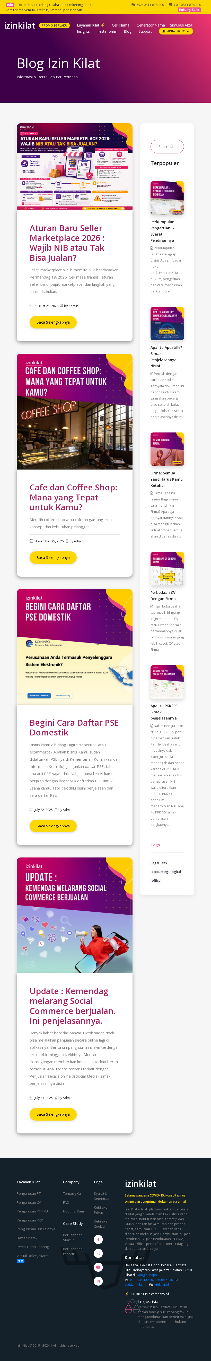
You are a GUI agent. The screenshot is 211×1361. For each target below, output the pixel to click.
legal (155, 863)
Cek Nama (120, 25)
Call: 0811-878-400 (187, 4)
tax (164, 863)
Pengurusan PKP (30, 1220)
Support (145, 31)
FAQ (66, 1202)
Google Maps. (147, 1274)
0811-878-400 (138, 1279)
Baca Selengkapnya (53, 322)
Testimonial (107, 31)
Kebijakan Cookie (102, 1224)
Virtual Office (135, 1243)
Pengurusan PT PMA (32, 1211)
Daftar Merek (27, 1238)
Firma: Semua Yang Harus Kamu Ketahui (167, 479)
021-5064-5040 (162, 1279)
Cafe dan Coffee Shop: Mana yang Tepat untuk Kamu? (73, 497)
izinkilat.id (161, 1284)
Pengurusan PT (29, 1193)
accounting (160, 872)
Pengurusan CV (29, 1202)
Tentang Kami (73, 1193)
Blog (127, 31)
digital (176, 872)
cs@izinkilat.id (135, 1284)
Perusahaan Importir (73, 1251)
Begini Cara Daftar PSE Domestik (74, 727)
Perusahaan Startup (73, 1237)
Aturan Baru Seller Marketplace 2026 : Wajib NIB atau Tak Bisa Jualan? (67, 242)
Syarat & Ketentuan (102, 1196)
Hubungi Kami (74, 1211)
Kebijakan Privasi (102, 1210)
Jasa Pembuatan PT (168, 1234)
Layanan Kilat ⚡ (91, 25)
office (156, 880)
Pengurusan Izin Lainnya (36, 1229)
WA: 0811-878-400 (150, 4)
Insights (83, 31)
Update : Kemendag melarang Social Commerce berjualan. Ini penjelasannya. (73, 1005)
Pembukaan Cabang (33, 1246)
